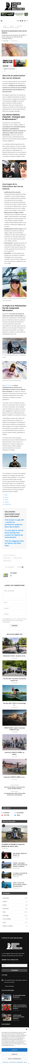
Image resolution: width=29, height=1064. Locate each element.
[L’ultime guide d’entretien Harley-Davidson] (6, 1017)
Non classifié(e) (15, 919)
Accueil (5, 26)
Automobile (15, 898)
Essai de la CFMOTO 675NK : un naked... (14, 753)
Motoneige (15, 915)
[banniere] (14, 13)
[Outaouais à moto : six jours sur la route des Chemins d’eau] (14, 646)
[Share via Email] (22, 567)
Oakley (6, 499)
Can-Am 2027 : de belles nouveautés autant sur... (14, 679)
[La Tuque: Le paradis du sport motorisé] (6, 875)
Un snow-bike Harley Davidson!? (19, 996)
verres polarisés (18, 558)
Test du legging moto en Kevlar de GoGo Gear (14, 543)
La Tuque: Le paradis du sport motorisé (20, 874)
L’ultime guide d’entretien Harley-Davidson (18, 1016)
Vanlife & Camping (15, 926)
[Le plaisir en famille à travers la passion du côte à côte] (14, 833)
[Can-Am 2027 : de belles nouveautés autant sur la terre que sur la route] (14, 668)
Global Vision (7, 504)
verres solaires (7, 560)
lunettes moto (7, 558)
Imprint (25, 1062)
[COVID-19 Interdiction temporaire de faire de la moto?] (6, 1007)
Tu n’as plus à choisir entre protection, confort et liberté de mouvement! (14, 533)
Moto (15, 912)
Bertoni (6, 497)
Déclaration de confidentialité (16, 1062)
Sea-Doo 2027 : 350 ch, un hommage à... (14, 704)
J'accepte (14, 1050)
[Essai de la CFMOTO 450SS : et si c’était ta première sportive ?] (14, 767)
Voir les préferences (14, 1059)
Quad (15, 922)
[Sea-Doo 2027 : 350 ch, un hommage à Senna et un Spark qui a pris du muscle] (14, 693)
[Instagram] (18, 20)
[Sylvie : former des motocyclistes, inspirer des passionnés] (6, 885)
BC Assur (6, 41)
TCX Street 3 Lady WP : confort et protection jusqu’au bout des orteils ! (14, 523)
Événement (15, 908)
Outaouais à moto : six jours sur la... (14, 656)
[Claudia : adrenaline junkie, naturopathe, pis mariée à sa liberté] (6, 865)
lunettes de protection (9, 555)
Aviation (15, 901)
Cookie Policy (5, 1062)
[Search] (27, 20)
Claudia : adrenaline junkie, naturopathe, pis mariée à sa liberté (20, 864)
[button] (26, 1029)
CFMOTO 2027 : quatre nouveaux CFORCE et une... (14, 729)
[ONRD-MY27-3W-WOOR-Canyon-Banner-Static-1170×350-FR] (14, 60)
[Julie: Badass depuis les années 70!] (6, 855)
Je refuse (14, 1054)
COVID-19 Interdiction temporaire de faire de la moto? (20, 1006)
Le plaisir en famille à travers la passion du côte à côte (13, 845)
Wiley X (6, 495)
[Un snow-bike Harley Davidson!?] (6, 998)
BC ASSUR (8, 385)
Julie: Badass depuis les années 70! (20, 854)
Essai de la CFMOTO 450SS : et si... (14, 777)
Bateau (12, 26)
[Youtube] (20, 20)
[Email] (22, 20)
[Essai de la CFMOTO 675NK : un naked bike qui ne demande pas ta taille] (14, 742)
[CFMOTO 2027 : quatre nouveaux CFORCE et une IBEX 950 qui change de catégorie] (14, 718)
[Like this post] (19, 567)
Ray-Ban (6, 502)
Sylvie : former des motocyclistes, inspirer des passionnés (20, 884)
